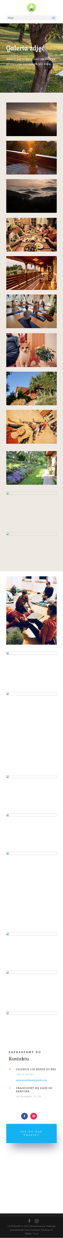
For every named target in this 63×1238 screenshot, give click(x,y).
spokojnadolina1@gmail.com (31, 1080)
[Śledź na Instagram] (33, 1116)
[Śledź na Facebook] (24, 1116)
